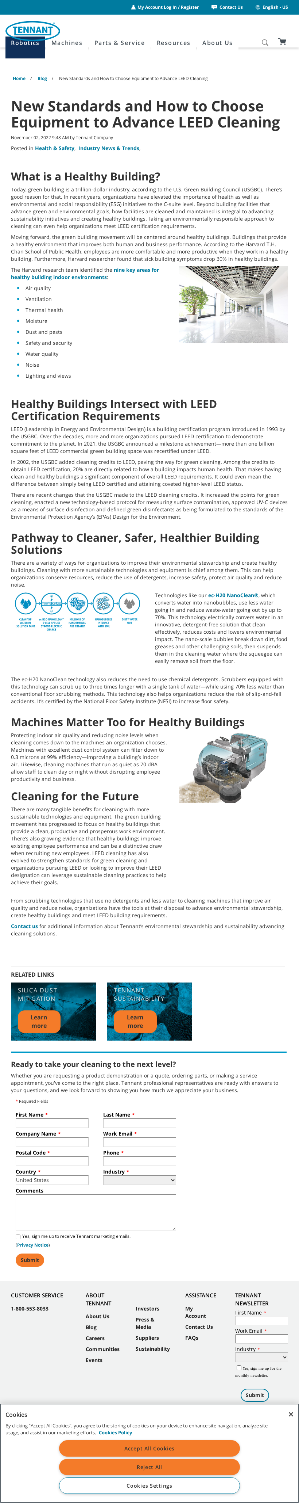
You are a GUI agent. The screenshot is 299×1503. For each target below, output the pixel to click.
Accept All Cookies (149, 1448)
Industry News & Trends (108, 148)
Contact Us (231, 7)
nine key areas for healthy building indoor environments (85, 273)
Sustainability (153, 1348)
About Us (217, 43)
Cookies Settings (149, 1485)
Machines (67, 43)
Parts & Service (119, 43)
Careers (95, 1338)
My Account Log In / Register (168, 7)
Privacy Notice (32, 1245)
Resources (174, 43)
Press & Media (145, 1323)
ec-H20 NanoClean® (233, 595)
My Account (195, 1312)
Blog (91, 1327)
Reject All (149, 1467)
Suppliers (147, 1337)
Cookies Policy (115, 1432)
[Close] (291, 1414)
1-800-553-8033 (29, 1308)
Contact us (24, 926)
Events (94, 1360)
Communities (103, 1349)
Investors (147, 1308)
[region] (149, 1453)
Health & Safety (54, 148)
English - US (275, 7)
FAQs (191, 1337)
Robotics (25, 43)
